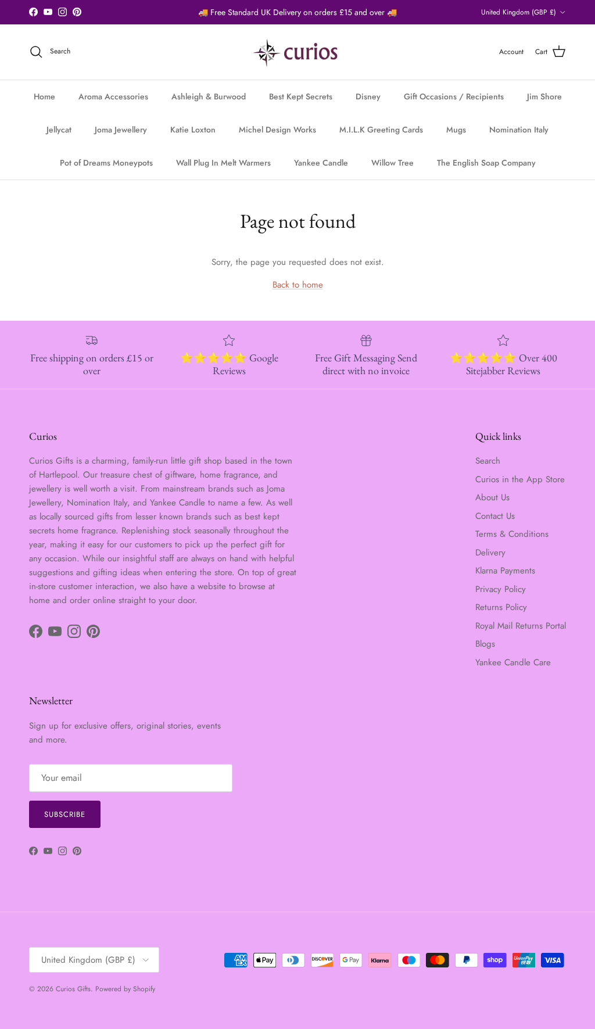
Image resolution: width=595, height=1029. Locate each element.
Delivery (490, 552)
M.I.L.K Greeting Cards (381, 129)
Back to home (298, 284)
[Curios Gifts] (298, 52)
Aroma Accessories (113, 96)
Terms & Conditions (512, 534)
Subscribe (64, 814)
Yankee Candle (321, 162)
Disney (368, 96)
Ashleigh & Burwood (208, 96)
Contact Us (495, 516)
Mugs (456, 129)
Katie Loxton (193, 129)
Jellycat (58, 129)
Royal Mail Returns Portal (520, 625)
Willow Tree (392, 162)
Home (44, 96)
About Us (492, 497)
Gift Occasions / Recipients (454, 96)
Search (487, 460)
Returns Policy (501, 607)
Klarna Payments (505, 570)
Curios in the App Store (520, 479)
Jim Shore (544, 96)
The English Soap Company (486, 162)
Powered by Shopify (125, 989)
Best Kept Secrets (300, 96)
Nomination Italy (519, 129)
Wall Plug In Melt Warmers (223, 162)
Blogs (485, 643)
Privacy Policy (500, 589)
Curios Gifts (73, 989)
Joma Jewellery (121, 129)
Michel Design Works (277, 129)
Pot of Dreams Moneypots (106, 162)
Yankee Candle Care (513, 662)
